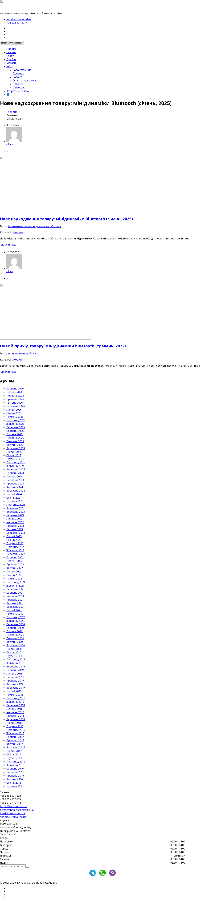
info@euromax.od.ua (18, 19)
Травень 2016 (15, 775)
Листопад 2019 (15, 659)
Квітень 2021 (14, 603)
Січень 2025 (13, 455)
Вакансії (18, 84)
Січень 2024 (13, 497)
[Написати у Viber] (112, 875)
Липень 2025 (14, 434)
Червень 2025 (15, 438)
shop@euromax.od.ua (13, 817)
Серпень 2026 (15, 388)
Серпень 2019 (15, 670)
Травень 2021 (15, 599)
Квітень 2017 (14, 744)
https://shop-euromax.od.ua (17, 810)
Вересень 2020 (15, 624)
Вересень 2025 (15, 427)
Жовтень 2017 (15, 733)
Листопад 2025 (15, 420)
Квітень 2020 (14, 642)
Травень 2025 (15, 441)
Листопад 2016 (15, 761)
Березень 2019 (15, 687)
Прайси (11, 59)
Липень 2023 (14, 518)
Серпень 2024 (15, 473)
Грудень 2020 (14, 613)
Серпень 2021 (15, 592)
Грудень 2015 (14, 786)
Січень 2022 (13, 575)
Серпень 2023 (15, 515)
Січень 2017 (13, 754)
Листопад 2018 (15, 698)
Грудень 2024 (14, 459)
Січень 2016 (13, 782)
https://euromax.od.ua (13, 806)
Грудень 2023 (14, 501)
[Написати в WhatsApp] (102, 875)
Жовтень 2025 (15, 423)
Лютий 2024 (14, 494)
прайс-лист (54, 226)
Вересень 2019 (15, 666)
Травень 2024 (15, 483)
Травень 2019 (15, 680)
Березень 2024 (15, 490)
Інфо (9, 66)
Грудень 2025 (14, 416)
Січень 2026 (13, 413)
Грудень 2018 (14, 694)
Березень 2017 (15, 747)
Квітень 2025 (14, 445)
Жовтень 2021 (15, 585)
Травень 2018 (15, 716)
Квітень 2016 (14, 779)
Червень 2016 (15, 772)
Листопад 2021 (15, 582)
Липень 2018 (14, 708)
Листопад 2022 (15, 547)
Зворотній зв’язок (17, 91)
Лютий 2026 (14, 409)
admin (9, 144)
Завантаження (22, 70)
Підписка (18, 73)
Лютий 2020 (14, 649)
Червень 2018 (15, 712)
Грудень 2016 (14, 758)
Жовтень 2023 (15, 508)
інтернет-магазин (19, 226)
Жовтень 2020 (15, 621)
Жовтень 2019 (15, 663)
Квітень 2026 (14, 402)
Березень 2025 (15, 448)
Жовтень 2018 (15, 701)
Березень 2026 (15, 406)
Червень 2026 (15, 395)
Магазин (11, 63)
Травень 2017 (15, 740)
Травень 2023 (15, 526)
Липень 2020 (14, 631)
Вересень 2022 (15, 554)
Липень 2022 (14, 561)
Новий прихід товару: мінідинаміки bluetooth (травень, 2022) (63, 346)
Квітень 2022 (14, 568)
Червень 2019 (15, 677)
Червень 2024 (15, 480)
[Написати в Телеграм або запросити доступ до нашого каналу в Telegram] (92, 875)
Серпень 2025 (15, 431)
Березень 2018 (15, 719)
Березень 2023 (15, 533)
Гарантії (18, 77)
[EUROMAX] (16, 7)
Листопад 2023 (15, 504)
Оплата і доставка (24, 80)
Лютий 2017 (14, 751)
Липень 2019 (14, 673)
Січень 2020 (13, 652)
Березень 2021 (15, 606)
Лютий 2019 (14, 691)
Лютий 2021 (14, 610)
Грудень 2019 (14, 656)
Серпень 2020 (15, 628)
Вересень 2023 (15, 511)
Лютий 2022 (14, 571)
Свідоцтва (19, 87)
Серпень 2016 (15, 768)
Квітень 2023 (14, 529)
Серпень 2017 (15, 737)
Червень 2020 (15, 635)
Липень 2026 (14, 392)
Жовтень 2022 (15, 550)
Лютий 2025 (14, 452)
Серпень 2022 (15, 557)
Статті (10, 56)
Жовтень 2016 (15, 765)
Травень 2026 (15, 399)
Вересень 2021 (15, 589)
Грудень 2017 (14, 726)
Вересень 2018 (15, 705)
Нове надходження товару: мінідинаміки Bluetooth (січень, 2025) (66, 218)
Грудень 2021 (14, 578)
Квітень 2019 (14, 684)
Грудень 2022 (14, 543)
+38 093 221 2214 (16, 22)
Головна (11, 112)
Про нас (11, 49)
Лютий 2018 (14, 723)
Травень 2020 (15, 638)
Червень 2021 (15, 596)
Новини (11, 52)
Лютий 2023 (14, 536)
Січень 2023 (13, 540)
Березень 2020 (15, 645)
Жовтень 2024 (15, 466)
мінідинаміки (39, 226)
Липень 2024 (14, 476)
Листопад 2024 (15, 462)
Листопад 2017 (15, 730)
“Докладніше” (8, 244)
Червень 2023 (15, 522)
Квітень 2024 (14, 487)
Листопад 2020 (15, 617)
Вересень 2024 (15, 469)
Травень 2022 (15, 564)
